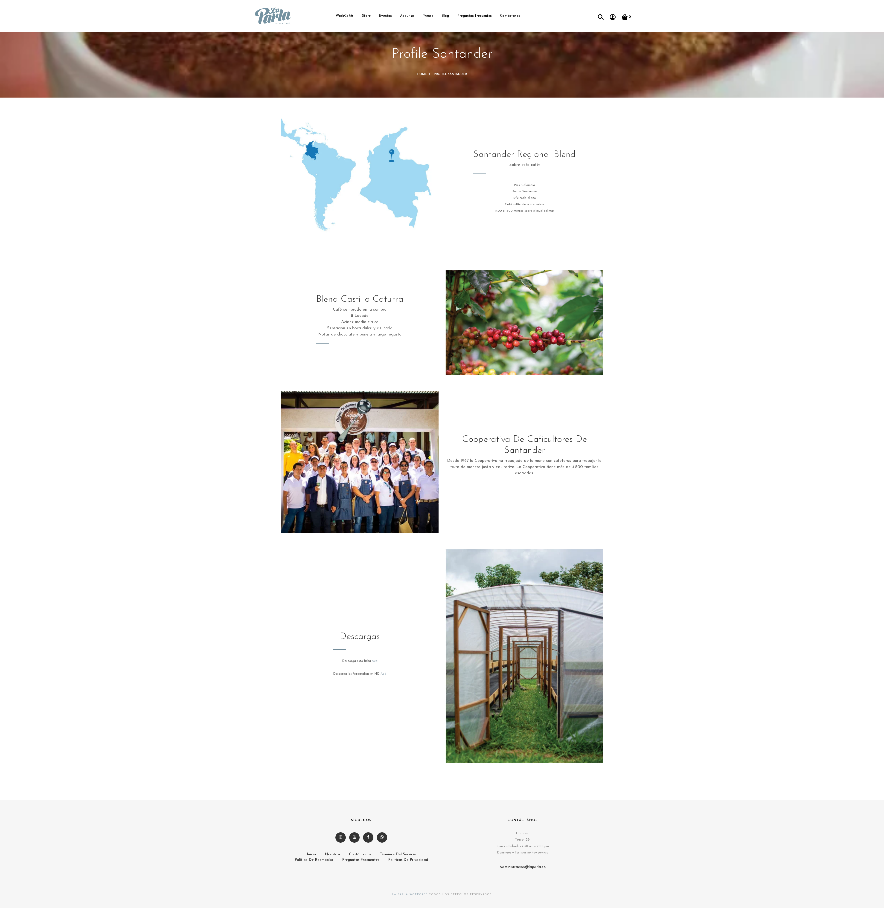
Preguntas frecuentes (474, 16)
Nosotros (332, 854)
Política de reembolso (314, 860)
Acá (375, 661)
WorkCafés (345, 16)
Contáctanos (510, 16)
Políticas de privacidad (408, 860)
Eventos (385, 16)
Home (422, 74)
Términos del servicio (398, 854)
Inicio (311, 854)
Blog (445, 16)
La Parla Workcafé (410, 894)
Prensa (428, 16)
